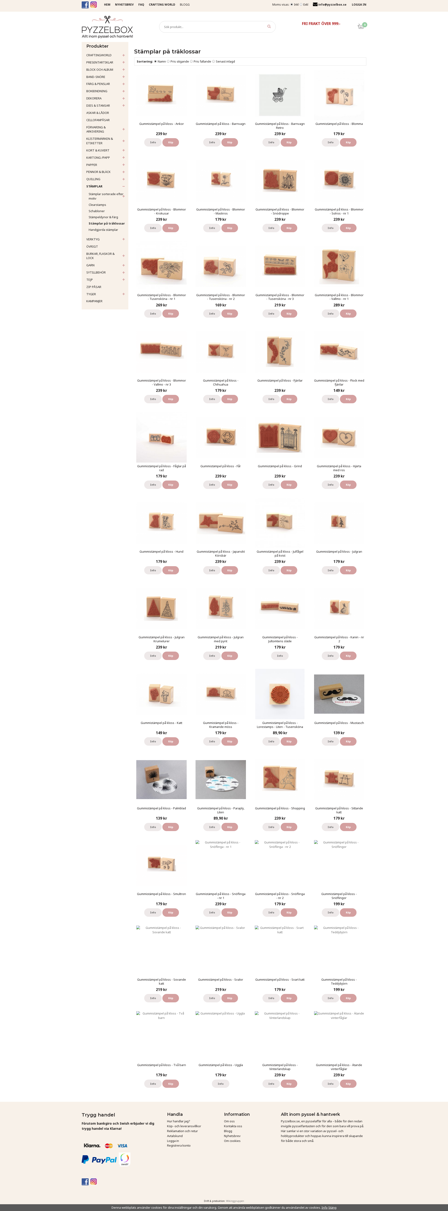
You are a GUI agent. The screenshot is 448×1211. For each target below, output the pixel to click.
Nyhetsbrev (232, 1136)
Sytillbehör (96, 272)
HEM (107, 5)
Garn (90, 265)
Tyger (91, 294)
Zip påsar (93, 287)
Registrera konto (179, 1145)
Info (153, 142)
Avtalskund (175, 1136)
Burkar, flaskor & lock (100, 256)
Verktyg (93, 239)
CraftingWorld (99, 55)
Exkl (305, 5)
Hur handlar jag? (178, 1121)
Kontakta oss (233, 1126)
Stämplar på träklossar (107, 223)
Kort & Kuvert (97, 150)
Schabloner (97, 211)
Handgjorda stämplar (103, 230)
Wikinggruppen (235, 1201)
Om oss (229, 1121)
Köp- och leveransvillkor (184, 1126)
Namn (162, 61)
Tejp (89, 279)
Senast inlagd (225, 61)
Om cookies (232, 1141)
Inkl (296, 5)
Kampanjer (94, 301)
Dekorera (94, 98)
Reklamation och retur (182, 1131)
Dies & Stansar (98, 105)
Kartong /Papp (98, 157)
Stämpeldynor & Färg (103, 217)
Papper (91, 165)
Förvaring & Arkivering (96, 129)
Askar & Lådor (97, 113)
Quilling (93, 179)
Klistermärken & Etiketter (99, 141)
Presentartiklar (99, 62)
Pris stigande (180, 61)
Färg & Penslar (98, 84)
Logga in (173, 1141)
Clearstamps (97, 205)
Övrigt (92, 246)
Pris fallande (202, 61)
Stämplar (94, 186)
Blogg (185, 5)
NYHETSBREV (124, 5)
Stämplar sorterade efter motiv (106, 196)
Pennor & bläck (98, 172)
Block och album (99, 69)
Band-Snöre (95, 77)
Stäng (332, 1207)
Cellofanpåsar (98, 120)
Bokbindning (96, 91)
